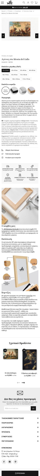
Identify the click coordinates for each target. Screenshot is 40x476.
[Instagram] (9, 461)
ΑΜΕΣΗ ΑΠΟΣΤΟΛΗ (20, 168)
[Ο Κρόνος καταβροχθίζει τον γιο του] (29, 359)
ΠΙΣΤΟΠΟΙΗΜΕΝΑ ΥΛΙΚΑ (32, 177)
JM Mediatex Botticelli (11, 229)
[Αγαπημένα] (32, 2)
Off (25, 7)
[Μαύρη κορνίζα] (14, 91)
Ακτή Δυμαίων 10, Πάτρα (12, 451)
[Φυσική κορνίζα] (31, 91)
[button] (2, 2)
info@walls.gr (13, 454)
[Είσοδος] (28, 2)
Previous (3, 35)
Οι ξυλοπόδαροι (10, 373)
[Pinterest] (15, 461)
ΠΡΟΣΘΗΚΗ (20, 473)
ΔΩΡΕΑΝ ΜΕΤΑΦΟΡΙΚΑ (7, 168)
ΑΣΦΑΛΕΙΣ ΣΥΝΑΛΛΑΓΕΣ (8, 178)
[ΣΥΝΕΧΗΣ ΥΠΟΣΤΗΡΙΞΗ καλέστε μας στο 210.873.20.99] (20, 175)
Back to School (21, 7)
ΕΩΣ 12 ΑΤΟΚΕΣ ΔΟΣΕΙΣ (32, 168)
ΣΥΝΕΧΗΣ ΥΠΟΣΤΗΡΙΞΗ (19, 177)
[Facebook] (4, 461)
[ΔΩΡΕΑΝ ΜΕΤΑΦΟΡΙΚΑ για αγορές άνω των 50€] (7, 166)
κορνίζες (29, 296)
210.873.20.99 (20, 180)
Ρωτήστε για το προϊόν (13, 157)
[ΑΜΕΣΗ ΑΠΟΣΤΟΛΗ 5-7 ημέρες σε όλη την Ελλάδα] (20, 166)
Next (36, 35)
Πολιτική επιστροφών (12, 154)
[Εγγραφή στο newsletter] (33, 408)
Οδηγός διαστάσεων (12, 150)
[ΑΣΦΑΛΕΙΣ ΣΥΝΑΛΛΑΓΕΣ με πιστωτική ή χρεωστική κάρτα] (7, 175)
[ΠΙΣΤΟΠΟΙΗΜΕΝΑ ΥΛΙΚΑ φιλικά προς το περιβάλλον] (32, 175)
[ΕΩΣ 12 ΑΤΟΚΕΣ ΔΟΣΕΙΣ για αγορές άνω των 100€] (32, 166)
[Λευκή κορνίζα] (23, 91)
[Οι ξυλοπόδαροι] (10, 354)
